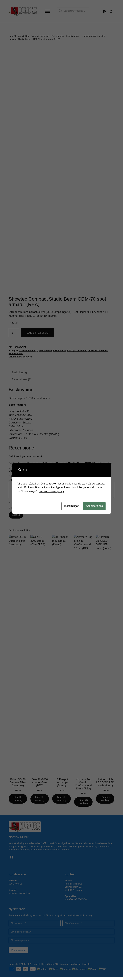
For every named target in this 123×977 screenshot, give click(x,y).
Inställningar (71, 505)
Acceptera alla (94, 505)
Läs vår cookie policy (51, 491)
